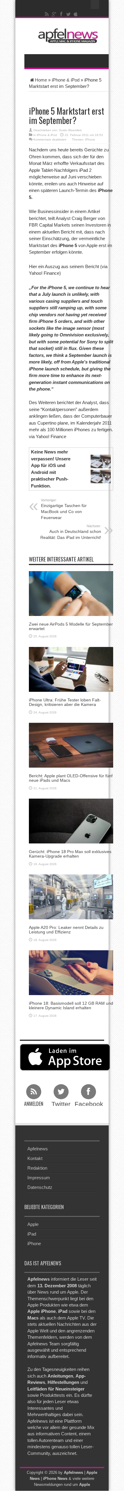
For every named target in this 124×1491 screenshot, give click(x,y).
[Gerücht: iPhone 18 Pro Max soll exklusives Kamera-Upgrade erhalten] (71, 820)
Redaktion (37, 1168)
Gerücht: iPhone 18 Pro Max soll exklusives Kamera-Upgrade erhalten (70, 853)
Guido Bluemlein (70, 130)
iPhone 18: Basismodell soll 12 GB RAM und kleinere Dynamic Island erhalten (71, 1005)
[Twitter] (69, 14)
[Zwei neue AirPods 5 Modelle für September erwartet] (71, 592)
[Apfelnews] (66, 35)
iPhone (90, 139)
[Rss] (47, 14)
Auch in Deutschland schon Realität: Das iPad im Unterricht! (70, 532)
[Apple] (76, 14)
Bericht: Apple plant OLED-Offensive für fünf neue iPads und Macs (71, 778)
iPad (31, 1233)
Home (41, 79)
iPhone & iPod (65, 79)
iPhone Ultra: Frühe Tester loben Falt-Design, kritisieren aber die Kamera (65, 702)
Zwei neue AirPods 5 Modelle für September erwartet (71, 626)
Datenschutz (39, 1187)
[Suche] (95, 4)
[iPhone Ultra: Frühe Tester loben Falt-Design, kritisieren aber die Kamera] (71, 668)
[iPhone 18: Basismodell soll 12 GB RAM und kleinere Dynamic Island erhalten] (71, 972)
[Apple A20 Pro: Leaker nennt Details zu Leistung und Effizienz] (71, 896)
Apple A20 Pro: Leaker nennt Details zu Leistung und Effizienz (66, 929)
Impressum (38, 1177)
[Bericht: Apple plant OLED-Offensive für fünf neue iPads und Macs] (71, 744)
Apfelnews (37, 1148)
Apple (33, 1224)
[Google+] (54, 14)
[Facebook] (61, 14)
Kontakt (34, 1158)
